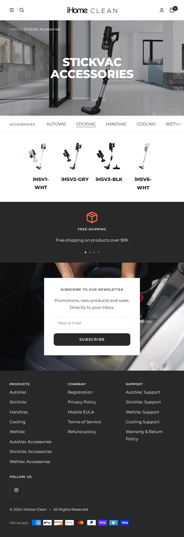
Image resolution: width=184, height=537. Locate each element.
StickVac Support (143, 402)
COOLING (146, 124)
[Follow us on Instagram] (16, 490)
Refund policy (82, 431)
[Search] (22, 10)
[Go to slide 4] (98, 252)
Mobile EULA (81, 412)
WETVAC (175, 124)
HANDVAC (116, 124)
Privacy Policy (82, 402)
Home (15, 29)
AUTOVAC (56, 124)
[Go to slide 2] (90, 252)
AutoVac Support (143, 392)
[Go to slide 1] (85, 252)
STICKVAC (86, 124)
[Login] (162, 10)
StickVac (18, 402)
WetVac (17, 431)
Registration (80, 392)
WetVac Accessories (30, 461)
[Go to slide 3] (94, 252)
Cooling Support (143, 421)
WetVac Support (142, 412)
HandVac (19, 412)
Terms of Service (84, 421)
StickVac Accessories (31, 451)
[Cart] (172, 10)
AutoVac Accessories (30, 441)
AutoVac (18, 392)
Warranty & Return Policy (144, 435)
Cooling (18, 421)
